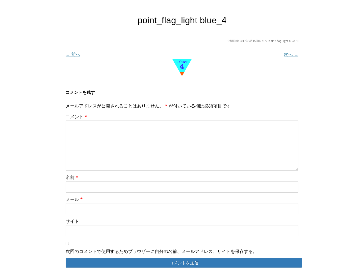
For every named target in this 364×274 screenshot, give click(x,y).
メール (74, 199)
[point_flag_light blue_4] (182, 67)
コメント (76, 117)
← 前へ (73, 54)
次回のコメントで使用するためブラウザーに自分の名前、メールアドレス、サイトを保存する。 (161, 251)
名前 (72, 177)
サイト (72, 221)
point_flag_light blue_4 (283, 41)
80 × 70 (262, 41)
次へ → (291, 54)
